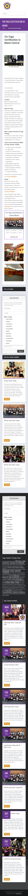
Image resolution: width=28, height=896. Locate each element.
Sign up (21, 351)
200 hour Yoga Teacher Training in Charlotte (9, 566)
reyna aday (18, 579)
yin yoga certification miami (13, 587)
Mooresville (8, 333)
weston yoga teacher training (18, 584)
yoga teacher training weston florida (18, 593)
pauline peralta (11, 579)
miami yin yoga (22, 576)
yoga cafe (8, 590)
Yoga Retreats (9, 319)
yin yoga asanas (13, 585)
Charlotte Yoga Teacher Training (11, 571)
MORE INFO (7, 399)
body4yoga (23, 569)
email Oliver (7, 206)
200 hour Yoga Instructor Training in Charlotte (14, 562)
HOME (4, 28)
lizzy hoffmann (14, 575)
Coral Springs (9, 324)
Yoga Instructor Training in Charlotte (13, 592)
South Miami (9, 341)
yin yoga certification (19, 585)
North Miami (8, 336)
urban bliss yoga (12, 582)
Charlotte (8, 321)
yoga (9, 589)
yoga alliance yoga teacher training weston (17, 588)
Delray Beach (9, 326)
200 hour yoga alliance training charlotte (8, 561)
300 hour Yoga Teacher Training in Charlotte (13, 568)
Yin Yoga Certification (11, 176)
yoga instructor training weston (7, 593)
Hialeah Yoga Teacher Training (7, 574)
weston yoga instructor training (9, 584)
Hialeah (7, 331)
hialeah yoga (23, 572)
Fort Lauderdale (9, 329)
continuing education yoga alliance (14, 572)
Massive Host (18, 893)
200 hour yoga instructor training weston (8, 564)
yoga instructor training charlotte (17, 590)
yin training (8, 585)
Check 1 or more (8, 317)
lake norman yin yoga (15, 574)
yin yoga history (20, 587)
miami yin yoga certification (11, 577)
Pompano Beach (9, 338)
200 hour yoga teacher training (20, 564)
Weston (7, 343)
